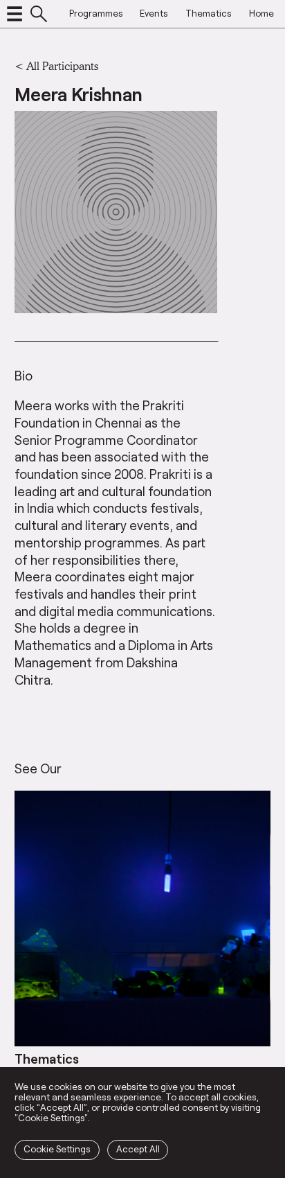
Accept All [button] (138, 1148)
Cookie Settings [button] (57, 1148)
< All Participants (56, 65)
